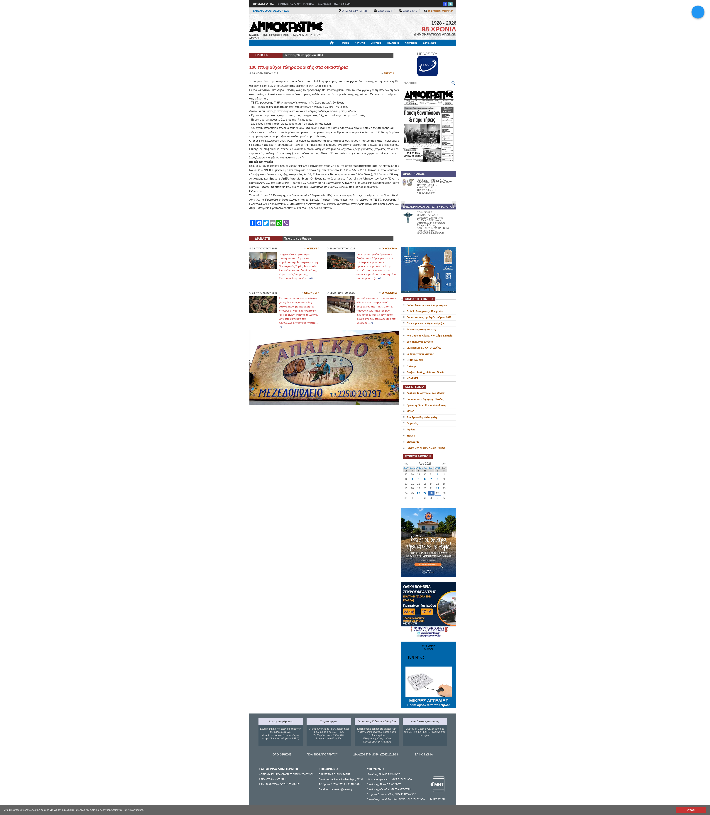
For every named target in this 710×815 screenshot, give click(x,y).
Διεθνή (338, 49)
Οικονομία (376, 43)
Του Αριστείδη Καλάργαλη (422, 417)
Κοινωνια (313, 248)
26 (418, 493)
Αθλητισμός (411, 43)
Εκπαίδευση (429, 43)
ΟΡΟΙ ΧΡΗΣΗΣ (282, 754)
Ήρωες (411, 435)
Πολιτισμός (393, 43)
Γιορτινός (412, 423)
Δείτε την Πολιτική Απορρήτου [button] (128, 810)
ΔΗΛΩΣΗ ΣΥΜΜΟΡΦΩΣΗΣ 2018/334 (376, 754)
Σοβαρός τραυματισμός (420, 354)
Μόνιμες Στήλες (260, 49)
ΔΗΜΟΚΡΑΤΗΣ (263, 3)
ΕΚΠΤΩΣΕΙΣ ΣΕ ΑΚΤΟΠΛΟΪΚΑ (424, 347)
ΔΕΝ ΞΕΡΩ (413, 441)
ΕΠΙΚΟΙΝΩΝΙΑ (424, 754)
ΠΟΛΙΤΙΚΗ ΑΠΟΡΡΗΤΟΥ (322, 754)
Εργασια (389, 73)
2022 (418, 467)
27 (424, 493)
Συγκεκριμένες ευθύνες (420, 341)
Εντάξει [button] (690, 810)
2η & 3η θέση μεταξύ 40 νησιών (425, 311)
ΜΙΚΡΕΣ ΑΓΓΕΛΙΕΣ (428, 702)
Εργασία (278, 49)
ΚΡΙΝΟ (410, 411)
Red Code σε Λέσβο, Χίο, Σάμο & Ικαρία (429, 335)
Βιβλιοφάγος (295, 49)
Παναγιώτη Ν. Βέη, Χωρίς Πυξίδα (426, 448)
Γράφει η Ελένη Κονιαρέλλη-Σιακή (426, 405)
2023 (424, 467)
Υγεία (311, 49)
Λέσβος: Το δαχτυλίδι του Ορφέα (425, 372)
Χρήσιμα (324, 49)
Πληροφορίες (355, 49)
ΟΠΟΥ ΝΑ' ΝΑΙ (415, 360)
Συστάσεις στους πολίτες (421, 329)
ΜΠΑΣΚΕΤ (412, 378)
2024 (431, 467)
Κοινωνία (360, 43)
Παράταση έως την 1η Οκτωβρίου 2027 (429, 317)
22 (437, 488)
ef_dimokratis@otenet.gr (440, 11)
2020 (406, 467)
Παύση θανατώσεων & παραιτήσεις (427, 305)
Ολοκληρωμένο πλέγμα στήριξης (425, 323)
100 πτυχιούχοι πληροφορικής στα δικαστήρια (298, 67)
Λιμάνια (411, 429)
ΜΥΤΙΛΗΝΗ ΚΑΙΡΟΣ (428, 654)
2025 (437, 467)
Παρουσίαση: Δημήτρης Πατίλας (425, 399)
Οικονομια (389, 248)
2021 (412, 467)
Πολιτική (344, 43)
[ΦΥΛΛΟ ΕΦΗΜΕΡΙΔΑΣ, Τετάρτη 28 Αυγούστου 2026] (428, 167)
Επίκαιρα (412, 366)
